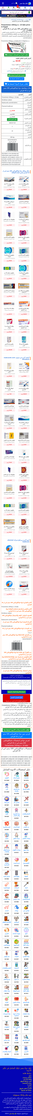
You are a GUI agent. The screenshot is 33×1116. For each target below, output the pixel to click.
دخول (30, 1075)
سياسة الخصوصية (26, 1083)
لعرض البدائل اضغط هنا (16, 78)
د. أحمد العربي (9, 70)
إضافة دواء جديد (27, 1079)
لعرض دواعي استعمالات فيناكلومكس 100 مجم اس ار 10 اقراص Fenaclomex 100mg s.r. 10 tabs (16, 742)
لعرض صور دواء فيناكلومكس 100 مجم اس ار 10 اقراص (16, 735)
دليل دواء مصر (13, 1113)
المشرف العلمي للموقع (25, 1088)
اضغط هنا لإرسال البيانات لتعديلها (16, 692)
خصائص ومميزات (27, 1077)
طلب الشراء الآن (12, 119)
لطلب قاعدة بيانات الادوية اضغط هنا (16, 730)
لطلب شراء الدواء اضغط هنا (17, 84)
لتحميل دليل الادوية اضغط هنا (17, 75)
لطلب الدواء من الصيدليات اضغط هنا (17, 55)
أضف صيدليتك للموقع (26, 1081)
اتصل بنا (29, 1085)
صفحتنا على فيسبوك (26, 1090)
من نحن (29, 1086)
